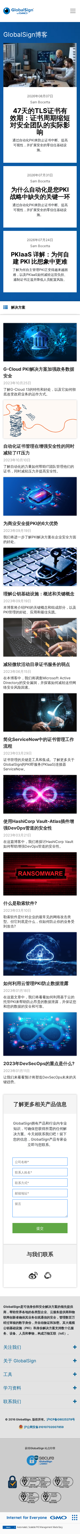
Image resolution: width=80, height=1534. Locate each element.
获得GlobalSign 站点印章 (40, 1448)
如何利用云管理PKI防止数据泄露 (35, 983)
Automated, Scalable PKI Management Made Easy (34, 1527)
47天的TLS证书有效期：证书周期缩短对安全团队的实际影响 (40, 121)
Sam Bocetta (40, 102)
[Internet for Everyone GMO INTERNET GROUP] (34, 1517)
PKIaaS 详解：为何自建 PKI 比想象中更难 (40, 258)
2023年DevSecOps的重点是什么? (38, 1063)
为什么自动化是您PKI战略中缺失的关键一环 (40, 193)
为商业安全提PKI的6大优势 (30, 523)
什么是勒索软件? (20, 903)
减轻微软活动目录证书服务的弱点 (36, 664)
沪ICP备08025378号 (61, 1419)
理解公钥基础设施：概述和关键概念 (38, 593)
